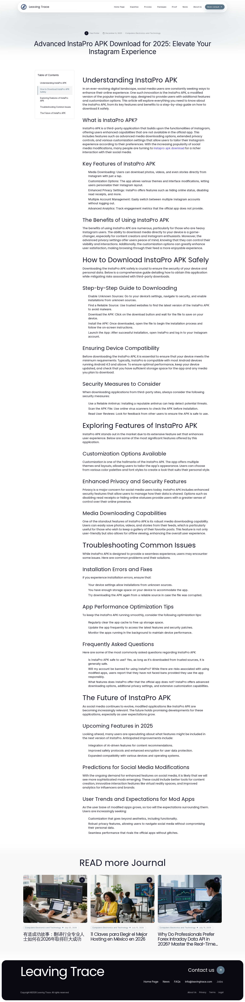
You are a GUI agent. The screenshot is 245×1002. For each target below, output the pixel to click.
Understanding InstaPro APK (53, 83)
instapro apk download (169, 148)
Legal (220, 992)
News (166, 981)
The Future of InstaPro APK (53, 113)
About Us (192, 992)
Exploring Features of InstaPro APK (54, 99)
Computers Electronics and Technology (142, 33)
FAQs (177, 981)
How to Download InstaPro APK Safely (54, 90)
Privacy (202, 992)
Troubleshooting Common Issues (55, 107)
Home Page (151, 981)
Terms (212, 992)
